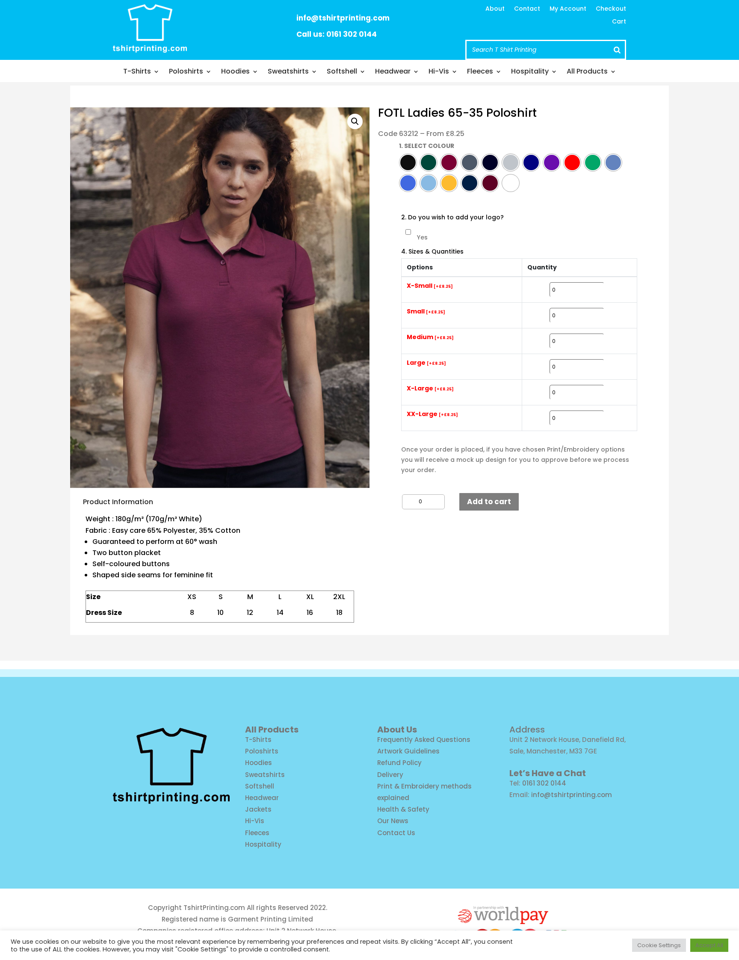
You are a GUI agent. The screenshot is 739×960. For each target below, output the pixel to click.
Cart (619, 22)
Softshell (342, 72)
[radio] (408, 162)
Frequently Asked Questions (423, 739)
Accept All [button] (709, 945)
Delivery (390, 774)
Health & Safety (403, 809)
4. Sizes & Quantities (432, 251)
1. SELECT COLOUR (426, 146)
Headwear (393, 72)
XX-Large (432, 414)
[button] (355, 121)
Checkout (611, 9)
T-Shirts (137, 72)
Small (426, 312)
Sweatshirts (288, 72)
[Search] (617, 49)
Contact (527, 9)
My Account (568, 9)
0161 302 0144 (544, 783)
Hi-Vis (439, 72)
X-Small (430, 286)
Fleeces (480, 72)
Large (426, 363)
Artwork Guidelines (408, 751)
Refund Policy (399, 762)
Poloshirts (186, 72)
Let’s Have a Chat (547, 773)
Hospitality (530, 72)
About (495, 9)
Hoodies (235, 72)
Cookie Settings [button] (659, 945)
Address (527, 730)
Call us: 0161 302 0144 (336, 34)
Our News (392, 820)
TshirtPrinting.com (214, 907)
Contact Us (396, 832)
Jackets (258, 809)
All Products (587, 72)
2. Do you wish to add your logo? (452, 217)
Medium (430, 337)
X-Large (430, 389)
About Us (397, 730)
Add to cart (489, 501)
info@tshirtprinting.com (343, 18)
